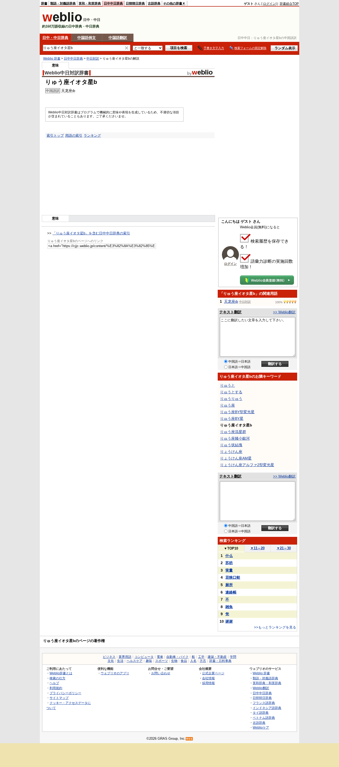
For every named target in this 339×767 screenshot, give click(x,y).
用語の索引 (73, 135)
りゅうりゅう (231, 398)
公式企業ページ (213, 673)
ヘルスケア (134, 660)
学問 (233, 656)
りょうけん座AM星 (236, 458)
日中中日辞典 (113, 3)
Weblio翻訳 (261, 688)
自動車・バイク (177, 656)
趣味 (149, 660)
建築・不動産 (217, 656)
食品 (184, 660)
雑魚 (229, 607)
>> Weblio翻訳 (284, 312)
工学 (201, 656)
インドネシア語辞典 (267, 708)
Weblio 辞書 (51, 58)
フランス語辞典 (264, 702)
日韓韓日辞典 (135, 3)
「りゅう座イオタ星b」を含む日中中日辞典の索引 (91, 233)
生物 (174, 660)
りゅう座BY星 (231, 418)
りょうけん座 (231, 451)
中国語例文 (86, 37)
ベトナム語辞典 (264, 717)
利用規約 (56, 688)
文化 (111, 660)
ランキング (92, 135)
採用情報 (208, 683)
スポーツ (161, 660)
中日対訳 (92, 58)
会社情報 (208, 678)
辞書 (44, 3)
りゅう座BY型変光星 (237, 412)
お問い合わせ (160, 673)
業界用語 (125, 656)
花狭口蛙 (232, 577)
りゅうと (227, 385)
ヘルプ (54, 683)
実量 (229, 570)
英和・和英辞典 (90, 3)
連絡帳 (231, 592)
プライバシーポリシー (65, 693)
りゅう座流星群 (233, 432)
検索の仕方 (57, 678)
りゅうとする (231, 392)
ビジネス (109, 656)
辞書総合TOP (289, 4)
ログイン (269, 4)
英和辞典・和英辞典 (267, 683)
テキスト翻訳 (230, 312)
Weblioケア (261, 727)
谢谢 (229, 621)
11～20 (257, 548)
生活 (120, 660)
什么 (229, 556)
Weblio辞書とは (61, 673)
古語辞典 (154, 3)
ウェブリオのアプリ (115, 673)
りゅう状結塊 (231, 445)
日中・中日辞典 (55, 37)
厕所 (229, 585)
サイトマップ (59, 697)
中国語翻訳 (118, 37)
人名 (193, 660)
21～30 (283, 548)
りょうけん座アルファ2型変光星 (247, 465)
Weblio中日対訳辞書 (66, 72)
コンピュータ (144, 656)
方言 (203, 660)
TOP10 (231, 548)
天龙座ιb (68, 90)
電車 (160, 656)
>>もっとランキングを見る (275, 627)
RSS (189, 738)
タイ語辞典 (261, 712)
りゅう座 (227, 405)
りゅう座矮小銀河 (235, 438)
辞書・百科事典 (220, 660)
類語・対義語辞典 (63, 3)
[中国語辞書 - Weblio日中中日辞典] (62, 21)
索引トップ (55, 135)
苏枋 (229, 563)
